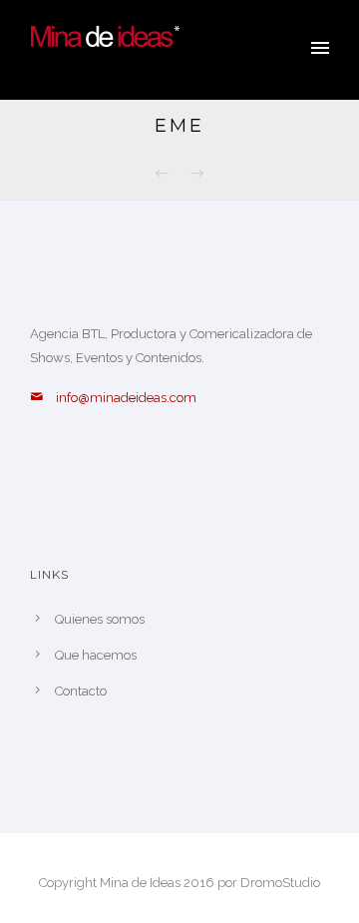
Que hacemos (96, 655)
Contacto (81, 691)
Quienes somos (100, 619)
